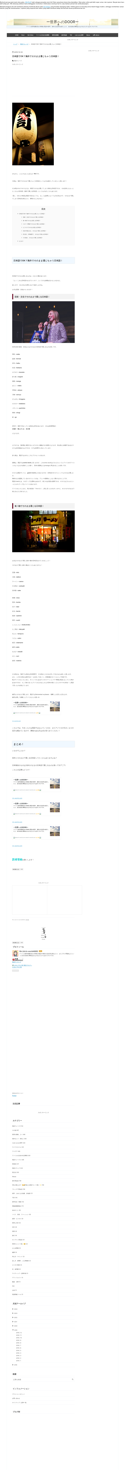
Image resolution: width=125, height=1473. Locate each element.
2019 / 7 (18, 1345)
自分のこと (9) (16, 1210)
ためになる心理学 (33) (18, 1143)
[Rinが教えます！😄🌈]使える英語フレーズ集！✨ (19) (28, 1185)
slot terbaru (46, 6)
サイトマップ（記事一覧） (19, 1402)
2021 (15, 1321)
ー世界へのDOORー (62, 22)
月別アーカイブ (19, 1303)
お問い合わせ (96, 35)
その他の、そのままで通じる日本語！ (33, 237)
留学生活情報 (55, 35)
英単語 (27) (15, 1164)
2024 (15, 1309)
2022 (15, 1317)
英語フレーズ (18, 60)
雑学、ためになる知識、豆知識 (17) (22, 1193)
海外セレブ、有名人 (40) (19, 1138)
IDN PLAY (28, 2)
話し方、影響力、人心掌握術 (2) (21, 1260)
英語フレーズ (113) (17, 1126)
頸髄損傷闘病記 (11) (18, 1206)
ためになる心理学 (79, 35)
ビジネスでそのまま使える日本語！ (32, 227)
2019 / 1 (18, 1360)
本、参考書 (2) (16, 1269)
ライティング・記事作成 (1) (20, 1273)
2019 (15, 1330)
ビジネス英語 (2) (17, 1265)
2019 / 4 (18, 1353)
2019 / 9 (18, 1340)
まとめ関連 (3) (16, 1248)
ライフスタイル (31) (18, 1147)
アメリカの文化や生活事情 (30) (21, 1155)
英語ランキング (16, 962)
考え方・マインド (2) (18, 1256)
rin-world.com (16, 721)
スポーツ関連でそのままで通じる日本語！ (34, 224)
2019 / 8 (18, 1343)
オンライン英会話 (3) (18, 1239)
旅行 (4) (14, 1235)
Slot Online (30, 35)
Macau (88, 35)
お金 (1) (14, 1290)
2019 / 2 (18, 1358)
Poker (23, 35)
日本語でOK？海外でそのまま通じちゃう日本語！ (35, 56)
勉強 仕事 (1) (16, 1282)
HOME (16, 35)
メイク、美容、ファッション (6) (21, 1214)
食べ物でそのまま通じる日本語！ (32, 220)
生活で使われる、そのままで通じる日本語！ (35, 231)
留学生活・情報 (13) (18, 1202)
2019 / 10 (19, 1338)
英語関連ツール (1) (17, 1294)
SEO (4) (14, 1227)
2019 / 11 (18, 1335)
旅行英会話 (64, 35)
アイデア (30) (16, 1151)
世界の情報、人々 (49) (18, 1134)
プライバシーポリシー (20, 39)
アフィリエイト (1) (17, 1277)
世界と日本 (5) (16, 1223)
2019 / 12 (19, 1332)
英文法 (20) (15, 1172)
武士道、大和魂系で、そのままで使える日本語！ (36, 234)
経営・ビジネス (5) (17, 1218)
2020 (15, 1326)
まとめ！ (21, 241)
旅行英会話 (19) (16, 1181)
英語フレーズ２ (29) (18, 1159)
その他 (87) (15, 1130)
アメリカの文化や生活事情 (42, 35)
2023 (15, 1313)
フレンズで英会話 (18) (18, 1189)
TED (71, 35)
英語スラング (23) (17, 1168)
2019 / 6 (18, 1348)
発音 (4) (14, 1231)
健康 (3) (14, 1252)
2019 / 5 (18, 1350)
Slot (13, 1286)
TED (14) (14, 1197)
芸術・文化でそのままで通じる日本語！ (34, 217)
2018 (15, 1365)
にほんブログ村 (17, 967)
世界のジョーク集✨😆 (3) (20, 1244)
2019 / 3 (18, 1355)
